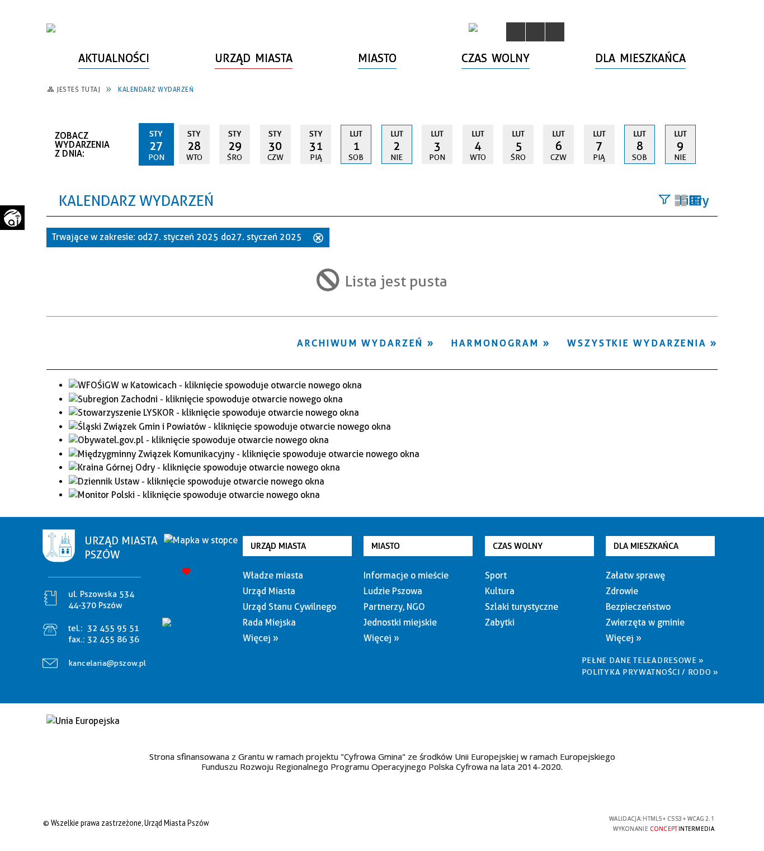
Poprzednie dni (125, 144)
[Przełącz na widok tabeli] (695, 201)
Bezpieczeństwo (638, 606)
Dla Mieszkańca (646, 546)
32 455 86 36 (113, 639)
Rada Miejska (269, 622)
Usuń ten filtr (318, 238)
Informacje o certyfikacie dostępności (379, 824)
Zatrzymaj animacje (515, 31)
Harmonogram (495, 343)
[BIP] (473, 27)
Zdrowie (622, 591)
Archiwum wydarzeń (360, 343)
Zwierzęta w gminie (645, 622)
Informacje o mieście (406, 575)
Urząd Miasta (278, 546)
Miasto (385, 546)
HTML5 (522, 823)
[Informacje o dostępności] (535, 31)
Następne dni (712, 143)
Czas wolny (518, 546)
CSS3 (538, 823)
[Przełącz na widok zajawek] (680, 201)
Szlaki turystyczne (521, 606)
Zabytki (500, 622)
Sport (496, 575)
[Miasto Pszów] (50, 27)
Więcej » (261, 638)
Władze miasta (273, 575)
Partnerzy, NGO (394, 606)
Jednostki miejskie (400, 622)
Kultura (500, 591)
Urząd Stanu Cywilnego (289, 606)
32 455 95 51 (113, 628)
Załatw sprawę (635, 575)
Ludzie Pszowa (393, 591)
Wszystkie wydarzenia (636, 343)
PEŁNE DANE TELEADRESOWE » (643, 660)
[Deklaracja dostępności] (554, 31)
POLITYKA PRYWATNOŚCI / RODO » (650, 671)
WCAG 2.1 (574, 822)
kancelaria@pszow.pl (108, 663)
